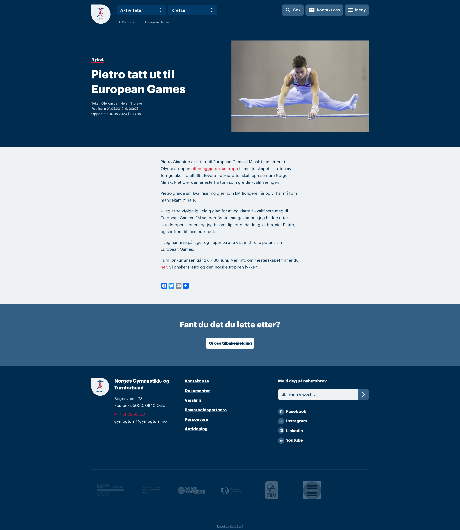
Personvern (196, 419)
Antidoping (196, 429)
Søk (293, 10)
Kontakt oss (324, 10)
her (164, 267)
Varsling (193, 400)
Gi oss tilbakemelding (230, 343)
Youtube (294, 440)
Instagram (296, 421)
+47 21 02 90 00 (129, 414)
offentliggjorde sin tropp (214, 169)
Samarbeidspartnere (206, 410)
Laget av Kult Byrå (230, 526)
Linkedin (294, 431)
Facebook (296, 412)
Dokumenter (197, 391)
